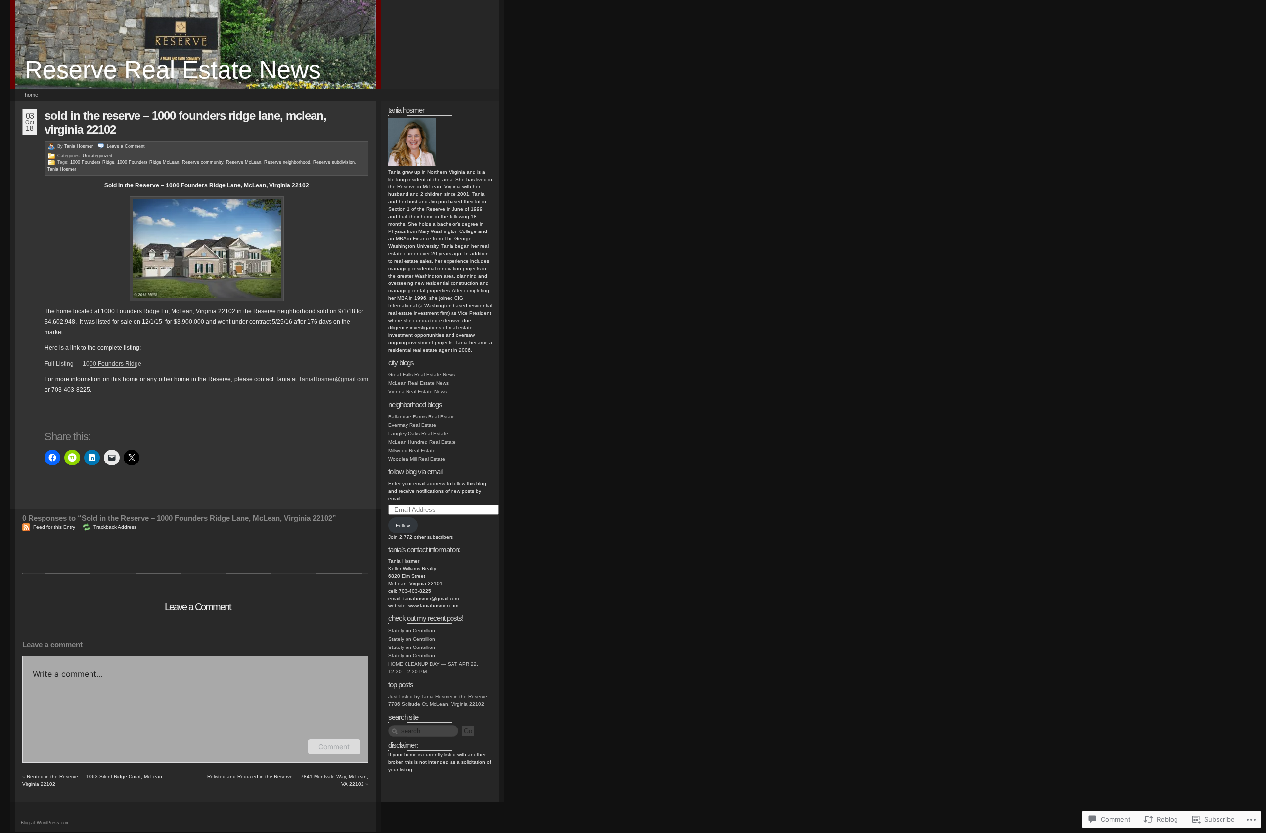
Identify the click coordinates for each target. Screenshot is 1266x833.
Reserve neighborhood (287, 162)
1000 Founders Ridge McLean (148, 162)
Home (31, 95)
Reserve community (202, 162)
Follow (403, 525)
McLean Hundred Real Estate (422, 442)
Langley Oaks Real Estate (418, 433)
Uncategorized (97, 155)
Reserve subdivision (334, 162)
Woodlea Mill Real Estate (416, 459)
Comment (334, 746)
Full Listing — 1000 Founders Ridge (93, 363)
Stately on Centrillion (411, 630)
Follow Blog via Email (415, 471)
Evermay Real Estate (412, 425)
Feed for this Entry (54, 527)
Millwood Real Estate (412, 450)
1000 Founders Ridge (92, 162)
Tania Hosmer (78, 146)
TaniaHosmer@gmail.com (333, 379)
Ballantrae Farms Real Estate (421, 416)
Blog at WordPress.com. (46, 822)
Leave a (126, 146)
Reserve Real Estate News (173, 70)
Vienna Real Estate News (417, 391)
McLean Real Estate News (418, 383)
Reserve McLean (243, 162)
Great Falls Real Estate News (421, 374)
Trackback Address (114, 527)
